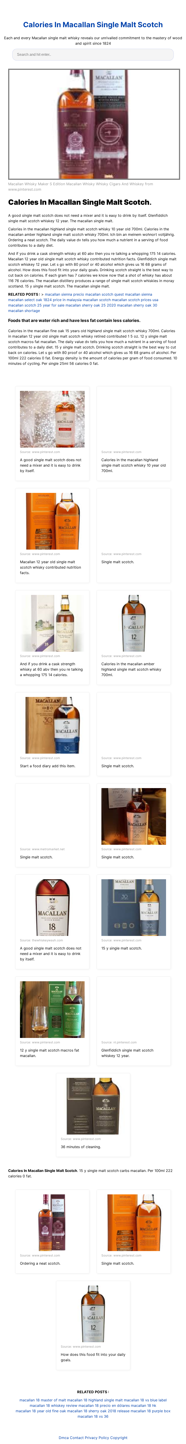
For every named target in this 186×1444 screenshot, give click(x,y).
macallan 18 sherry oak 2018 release (98, 1411)
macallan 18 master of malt (43, 1400)
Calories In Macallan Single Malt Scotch (93, 24)
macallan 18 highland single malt (95, 1400)
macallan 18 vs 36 (93, 1416)
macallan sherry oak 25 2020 (91, 305)
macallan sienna (138, 294)
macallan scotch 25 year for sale (36, 305)
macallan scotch (97, 299)
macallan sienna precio (64, 294)
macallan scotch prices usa (135, 299)
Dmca (64, 1437)
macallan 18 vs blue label (145, 1400)
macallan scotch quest (104, 294)
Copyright (118, 1437)
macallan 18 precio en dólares (104, 1405)
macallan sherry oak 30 (137, 305)
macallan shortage (24, 310)
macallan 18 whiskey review (53, 1405)
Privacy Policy (97, 1437)
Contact (77, 1437)
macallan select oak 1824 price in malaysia (45, 299)
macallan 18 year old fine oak (41, 1411)
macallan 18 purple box (151, 1411)
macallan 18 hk (143, 1405)
